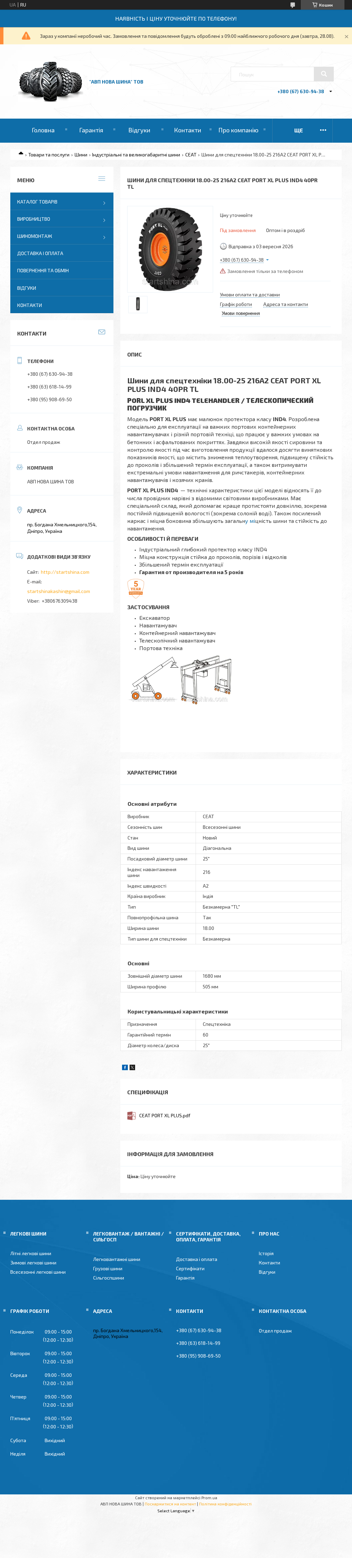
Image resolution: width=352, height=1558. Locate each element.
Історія (266, 1253)
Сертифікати (190, 1268)
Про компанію (238, 130)
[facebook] (125, 1068)
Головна (43, 130)
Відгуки (139, 130)
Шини (81, 154)
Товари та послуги (48, 154)
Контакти (187, 130)
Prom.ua (209, 1497)
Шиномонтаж (34, 236)
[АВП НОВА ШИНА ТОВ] (50, 100)
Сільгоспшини (108, 1278)
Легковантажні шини (116, 1259)
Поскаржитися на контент (170, 1503)
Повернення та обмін (43, 270)
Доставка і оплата (40, 253)
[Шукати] (324, 74)
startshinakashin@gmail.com (58, 591)
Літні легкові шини (30, 1253)
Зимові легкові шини (33, 1262)
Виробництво (33, 219)
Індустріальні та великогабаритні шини (136, 154)
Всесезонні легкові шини (38, 1272)
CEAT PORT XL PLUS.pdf (164, 1115)
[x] (132, 1068)
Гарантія (91, 130)
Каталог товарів (37, 202)
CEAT (191, 154)
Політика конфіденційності (225, 1503)
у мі (250, 520)
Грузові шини (107, 1268)
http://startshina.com (65, 572)
